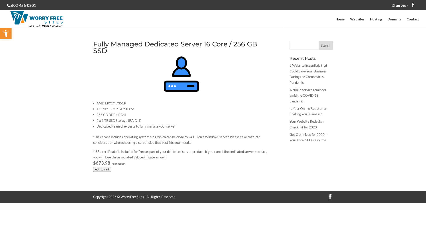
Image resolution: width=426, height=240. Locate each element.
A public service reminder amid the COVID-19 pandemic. (308, 95)
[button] (6, 33)
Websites (357, 19)
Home (340, 19)
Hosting (376, 19)
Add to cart (102, 169)
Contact (413, 19)
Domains (394, 19)
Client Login (400, 5)
